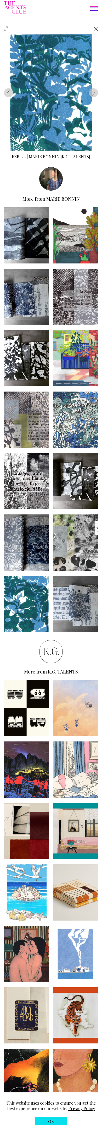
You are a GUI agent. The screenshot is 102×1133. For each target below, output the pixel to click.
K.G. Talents (63, 672)
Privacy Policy (81, 1108)
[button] (62, 8)
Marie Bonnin (63, 199)
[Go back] (95, 29)
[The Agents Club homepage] (15, 8)
